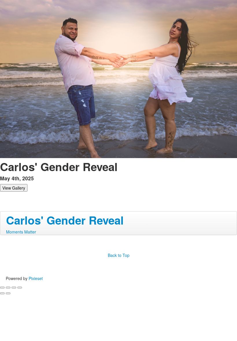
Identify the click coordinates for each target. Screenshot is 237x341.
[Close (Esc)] (2, 287)
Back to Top (118, 255)
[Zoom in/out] (19, 287)
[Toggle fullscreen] (14, 287)
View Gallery (13, 188)
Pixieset (36, 278)
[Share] (8, 287)
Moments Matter (21, 232)
